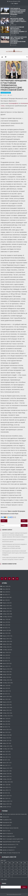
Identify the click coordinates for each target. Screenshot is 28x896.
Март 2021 (5, 765)
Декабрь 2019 (5, 806)
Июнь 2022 (5, 724)
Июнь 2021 (5, 757)
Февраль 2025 (5, 636)
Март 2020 (5, 798)
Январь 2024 (5, 671)
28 (25, 873)
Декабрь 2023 (5, 674)
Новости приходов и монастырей (10, 839)
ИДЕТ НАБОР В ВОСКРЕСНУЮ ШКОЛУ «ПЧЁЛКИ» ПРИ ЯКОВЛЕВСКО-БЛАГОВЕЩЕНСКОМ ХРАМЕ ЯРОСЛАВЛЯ (18, 40)
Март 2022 (5, 732)
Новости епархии (6, 833)
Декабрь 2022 (5, 707)
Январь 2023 (5, 704)
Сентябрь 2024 (6, 649)
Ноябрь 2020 (5, 776)
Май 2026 (4, 594)
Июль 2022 (5, 721)
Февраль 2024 (5, 669)
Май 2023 (4, 693)
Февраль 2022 (5, 735)
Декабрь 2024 (5, 641)
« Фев (2, 879)
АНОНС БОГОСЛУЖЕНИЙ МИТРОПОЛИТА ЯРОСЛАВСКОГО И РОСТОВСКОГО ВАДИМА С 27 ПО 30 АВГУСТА (18, 30)
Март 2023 (5, 699)
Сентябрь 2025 (6, 616)
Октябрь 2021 (5, 746)
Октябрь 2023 (5, 680)
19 (17, 870)
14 (25, 868)
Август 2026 (5, 586)
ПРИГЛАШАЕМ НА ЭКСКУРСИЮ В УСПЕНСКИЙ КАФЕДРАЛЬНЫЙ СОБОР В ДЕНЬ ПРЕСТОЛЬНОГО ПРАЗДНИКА (17, 11)
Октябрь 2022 (5, 713)
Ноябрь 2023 (5, 677)
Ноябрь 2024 (5, 644)
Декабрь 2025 (5, 608)
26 (17, 873)
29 (2, 876)
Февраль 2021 (5, 768)
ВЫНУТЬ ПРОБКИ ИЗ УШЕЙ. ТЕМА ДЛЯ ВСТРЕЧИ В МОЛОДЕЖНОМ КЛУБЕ (5, 520)
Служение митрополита (8, 844)
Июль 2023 (5, 688)
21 (25, 870)
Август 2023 (5, 685)
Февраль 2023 (5, 702)
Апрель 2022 (5, 729)
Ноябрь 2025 (5, 611)
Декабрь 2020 (5, 773)
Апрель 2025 (5, 630)
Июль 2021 (5, 754)
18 (13, 870)
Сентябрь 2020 (6, 782)
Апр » (5, 879)
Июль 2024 (5, 655)
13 (21, 868)
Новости (4, 830)
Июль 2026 (5, 589)
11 (13, 868)
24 (9, 873)
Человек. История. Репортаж (9, 852)
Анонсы (4, 817)
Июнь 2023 (5, 691)
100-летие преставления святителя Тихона (13, 814)
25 (13, 873)
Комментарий (5, 825)
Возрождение (5, 822)
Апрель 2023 (5, 696)
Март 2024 (5, 666)
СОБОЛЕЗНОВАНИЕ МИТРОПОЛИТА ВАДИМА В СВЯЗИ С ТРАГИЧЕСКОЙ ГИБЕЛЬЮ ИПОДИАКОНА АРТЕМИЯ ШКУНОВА (14, 546)
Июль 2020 (5, 787)
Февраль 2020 (5, 801)
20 (21, 870)
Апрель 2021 (5, 762)
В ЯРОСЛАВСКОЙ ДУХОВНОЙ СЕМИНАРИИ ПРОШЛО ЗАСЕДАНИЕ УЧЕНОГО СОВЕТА (13, 558)
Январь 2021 (5, 771)
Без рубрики (5, 819)
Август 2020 (5, 784)
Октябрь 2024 (5, 647)
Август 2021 (5, 751)
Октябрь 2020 (5, 779)
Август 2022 (5, 718)
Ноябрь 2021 (5, 743)
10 (9, 868)
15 (2, 870)
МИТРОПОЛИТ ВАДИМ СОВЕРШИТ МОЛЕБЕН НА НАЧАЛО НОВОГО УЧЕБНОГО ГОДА (18, 21)
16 (6, 870)
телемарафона (13, 103)
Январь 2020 (5, 804)
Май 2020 (4, 793)
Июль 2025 (5, 622)
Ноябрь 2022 (5, 710)
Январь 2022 (5, 738)
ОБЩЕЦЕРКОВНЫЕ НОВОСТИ (9, 841)
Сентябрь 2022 (6, 715)
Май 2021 (4, 760)
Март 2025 (5, 633)
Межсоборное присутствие (9, 828)
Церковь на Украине (7, 850)
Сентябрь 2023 (6, 682)
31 (9, 876)
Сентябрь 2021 (6, 749)
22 (2, 873)
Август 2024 (5, 652)
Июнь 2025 (5, 625)
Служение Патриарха (5, 92)
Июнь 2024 (5, 658)
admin (10, 95)
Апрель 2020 (5, 795)
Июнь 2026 (5, 592)
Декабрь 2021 (5, 740)
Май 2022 (4, 726)
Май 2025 (4, 627)
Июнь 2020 (5, 790)
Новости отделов (6, 836)
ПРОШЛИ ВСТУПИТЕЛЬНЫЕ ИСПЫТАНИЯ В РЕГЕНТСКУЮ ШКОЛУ (13, 540)
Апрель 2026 (5, 597)
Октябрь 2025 (5, 614)
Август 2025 (5, 619)
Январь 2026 (5, 605)
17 (9, 870)
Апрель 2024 (5, 663)
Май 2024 (4, 660)
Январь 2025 (5, 638)
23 (6, 873)
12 (17, 868)
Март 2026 (5, 600)
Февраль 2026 (5, 603)
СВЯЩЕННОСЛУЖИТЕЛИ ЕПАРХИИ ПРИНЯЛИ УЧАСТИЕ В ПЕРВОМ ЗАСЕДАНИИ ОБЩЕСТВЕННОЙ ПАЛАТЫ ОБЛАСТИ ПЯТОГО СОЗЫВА (24, 520)
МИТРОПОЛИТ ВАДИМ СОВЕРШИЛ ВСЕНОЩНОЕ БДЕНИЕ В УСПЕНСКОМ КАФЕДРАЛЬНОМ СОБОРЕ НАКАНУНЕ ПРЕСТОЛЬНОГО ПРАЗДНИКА (14, 535)
